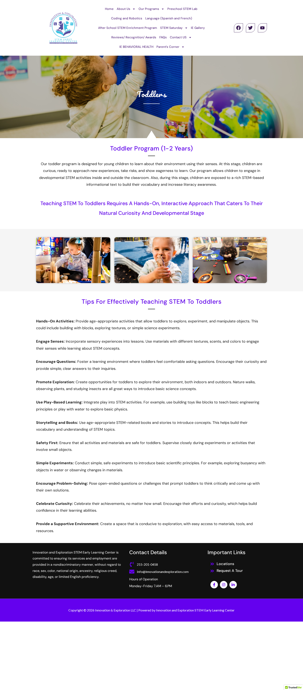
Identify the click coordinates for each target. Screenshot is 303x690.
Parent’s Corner (167, 47)
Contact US (178, 37)
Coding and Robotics (126, 18)
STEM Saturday (171, 28)
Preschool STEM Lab (182, 9)
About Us (123, 9)
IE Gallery (198, 28)
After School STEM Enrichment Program (127, 28)
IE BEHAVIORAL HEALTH (136, 47)
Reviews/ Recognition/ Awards (133, 37)
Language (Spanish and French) (168, 18)
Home (109, 9)
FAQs (163, 37)
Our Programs (149, 9)
